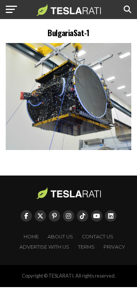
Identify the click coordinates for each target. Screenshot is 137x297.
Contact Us (97, 237)
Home (31, 237)
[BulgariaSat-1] (68, 148)
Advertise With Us (44, 247)
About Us (60, 237)
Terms (86, 247)
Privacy (114, 247)
